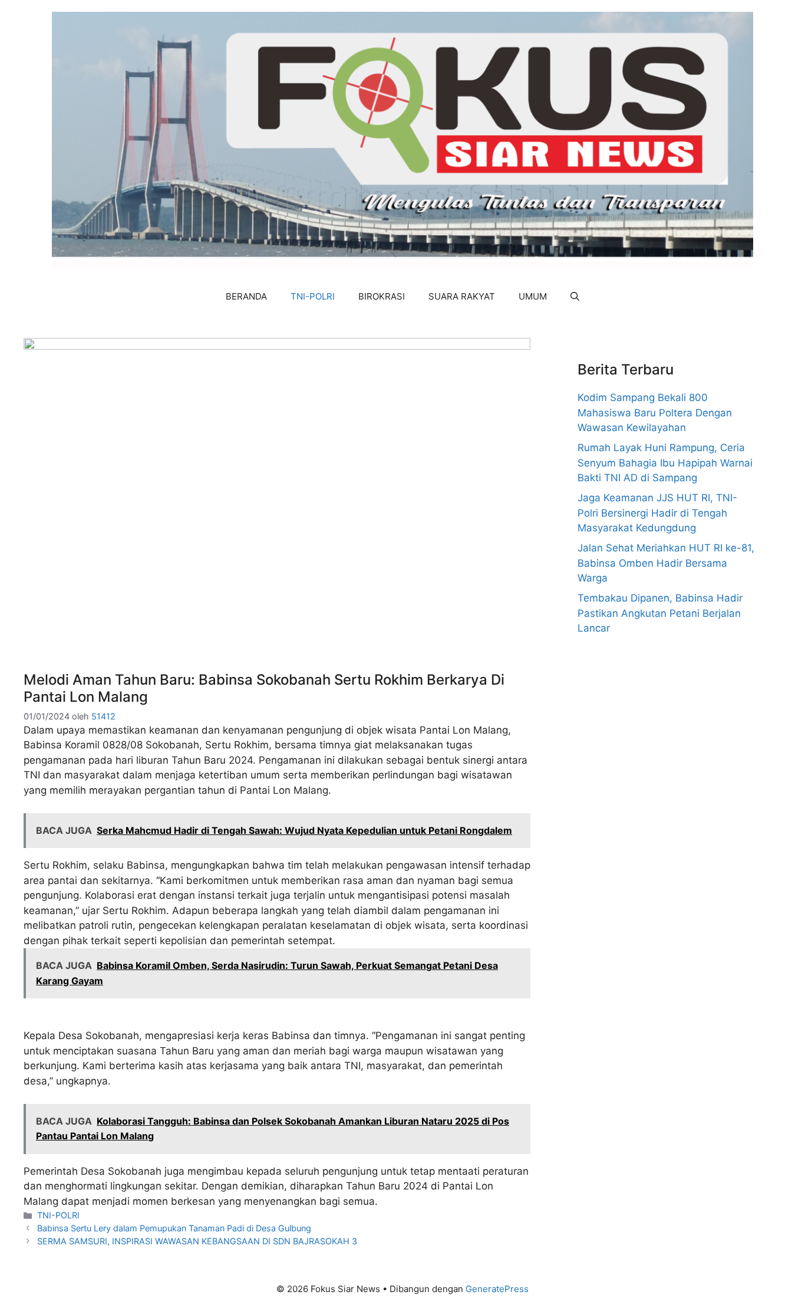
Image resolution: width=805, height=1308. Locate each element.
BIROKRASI (381, 296)
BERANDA (246, 296)
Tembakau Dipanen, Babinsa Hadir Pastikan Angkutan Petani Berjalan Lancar (660, 613)
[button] (575, 296)
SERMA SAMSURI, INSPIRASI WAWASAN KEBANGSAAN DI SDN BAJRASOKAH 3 (197, 1241)
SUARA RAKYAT (461, 296)
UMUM (533, 296)
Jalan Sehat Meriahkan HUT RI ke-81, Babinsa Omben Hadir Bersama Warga (666, 563)
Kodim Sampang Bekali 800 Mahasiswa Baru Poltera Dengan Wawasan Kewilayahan (655, 412)
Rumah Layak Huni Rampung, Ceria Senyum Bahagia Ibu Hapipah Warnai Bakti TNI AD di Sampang (665, 463)
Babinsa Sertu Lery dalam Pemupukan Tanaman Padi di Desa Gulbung (174, 1228)
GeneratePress (497, 1288)
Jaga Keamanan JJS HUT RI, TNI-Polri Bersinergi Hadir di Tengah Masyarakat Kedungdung (657, 513)
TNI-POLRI (313, 296)
